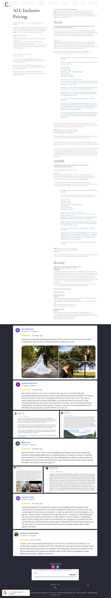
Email (35, 573)
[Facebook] (57, 567)
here (69, 53)
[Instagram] (53, 567)
